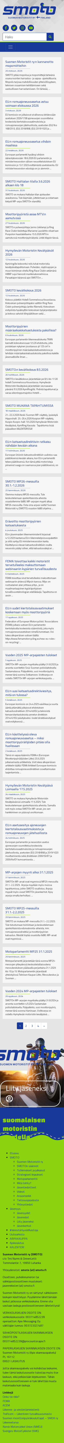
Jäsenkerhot (24, 1226)
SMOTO (14, 1157)
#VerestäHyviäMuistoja (24, 1230)
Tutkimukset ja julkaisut (31, 1170)
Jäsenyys (15, 1209)
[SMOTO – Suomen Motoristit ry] (29, 10)
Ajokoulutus (17, 1243)
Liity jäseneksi (27, 1088)
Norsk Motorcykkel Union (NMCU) (22, 1426)
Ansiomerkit (24, 1196)
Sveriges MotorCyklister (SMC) (21, 1431)
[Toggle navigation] (10, 47)
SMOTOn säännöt (28, 1166)
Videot (21, 1191)
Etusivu (14, 1153)
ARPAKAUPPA (19, 1238)
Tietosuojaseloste (28, 1200)
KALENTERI (17, 1247)
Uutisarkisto (17, 1234)
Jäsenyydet (23, 1213)
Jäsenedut (23, 1217)
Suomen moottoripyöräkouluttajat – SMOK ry (30, 1418)
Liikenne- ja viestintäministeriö (21, 1409)
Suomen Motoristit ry (30, 1162)
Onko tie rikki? (11, 1397)
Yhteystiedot (25, 1204)
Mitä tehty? (24, 1183)
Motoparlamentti (27, 1179)
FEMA (6, 1401)
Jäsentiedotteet (26, 1187)
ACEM (6, 1405)
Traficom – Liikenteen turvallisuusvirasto (27, 1414)
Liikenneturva (10, 1422)
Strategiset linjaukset (30, 1174)
